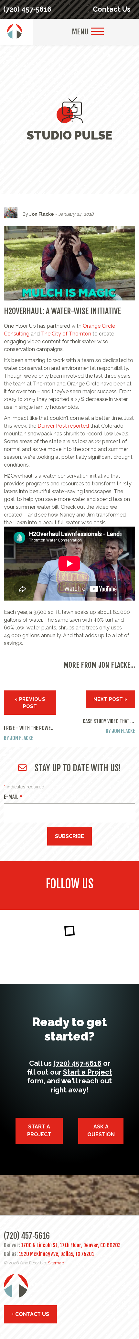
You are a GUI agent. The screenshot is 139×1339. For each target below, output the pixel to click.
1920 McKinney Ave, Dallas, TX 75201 (56, 1254)
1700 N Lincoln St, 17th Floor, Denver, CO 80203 (71, 1245)
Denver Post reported (63, 426)
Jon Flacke (41, 214)
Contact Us (112, 9)
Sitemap (56, 1262)
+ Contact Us (30, 1314)
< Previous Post (30, 702)
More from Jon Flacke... (99, 665)
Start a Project (87, 1072)
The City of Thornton (66, 334)
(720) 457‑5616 (27, 9)
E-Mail (13, 797)
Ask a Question (101, 1131)
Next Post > (110, 699)
